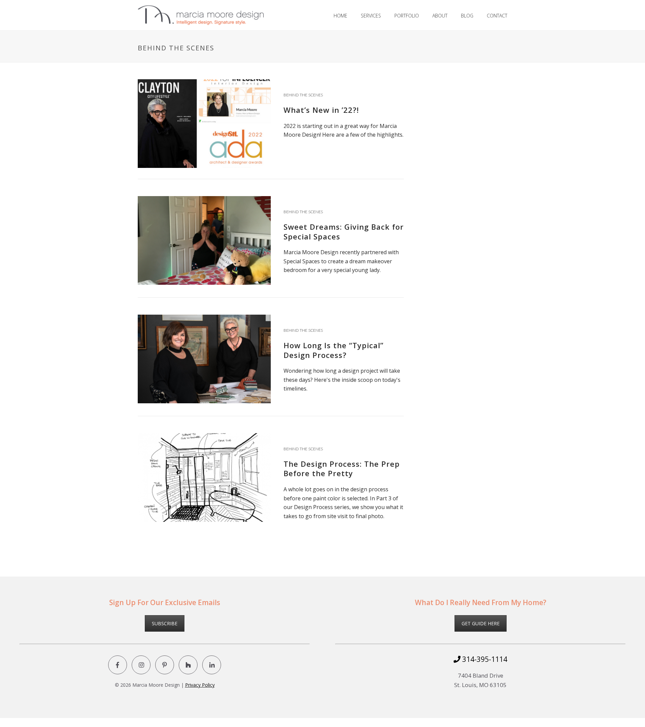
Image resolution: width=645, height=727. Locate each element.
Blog (467, 15)
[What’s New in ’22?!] (204, 123)
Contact (497, 15)
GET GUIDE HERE (481, 623)
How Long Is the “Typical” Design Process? (334, 350)
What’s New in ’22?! (321, 110)
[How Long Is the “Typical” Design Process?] (204, 358)
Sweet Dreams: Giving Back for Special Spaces (344, 231)
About (439, 15)
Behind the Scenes (303, 95)
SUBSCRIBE (164, 623)
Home (340, 15)
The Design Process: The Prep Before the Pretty (342, 469)
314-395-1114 (484, 659)
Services (371, 15)
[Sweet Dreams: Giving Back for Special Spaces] (204, 239)
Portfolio (406, 15)
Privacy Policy (200, 685)
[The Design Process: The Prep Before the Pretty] (204, 477)
